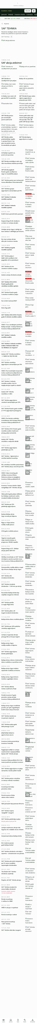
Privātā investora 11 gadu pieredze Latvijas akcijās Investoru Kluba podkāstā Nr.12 (10, 697)
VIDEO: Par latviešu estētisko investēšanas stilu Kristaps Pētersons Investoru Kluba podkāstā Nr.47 (12, 420)
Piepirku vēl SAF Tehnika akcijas (11, 880)
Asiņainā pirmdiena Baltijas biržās (11, 836)
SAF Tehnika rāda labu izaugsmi (11, 930)
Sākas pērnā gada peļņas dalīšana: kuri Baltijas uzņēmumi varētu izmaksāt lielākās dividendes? (11, 496)
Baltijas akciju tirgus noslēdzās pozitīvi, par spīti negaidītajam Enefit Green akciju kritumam (10, 707)
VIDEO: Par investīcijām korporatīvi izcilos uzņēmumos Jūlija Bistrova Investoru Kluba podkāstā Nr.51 (12, 373)
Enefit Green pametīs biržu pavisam (12, 214)
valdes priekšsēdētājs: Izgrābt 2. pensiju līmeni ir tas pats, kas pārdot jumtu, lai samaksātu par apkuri (8, 141)
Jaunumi (4, 14)
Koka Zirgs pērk (6, 308)
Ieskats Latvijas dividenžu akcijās (11, 275)
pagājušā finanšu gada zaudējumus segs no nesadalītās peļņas (9, 172)
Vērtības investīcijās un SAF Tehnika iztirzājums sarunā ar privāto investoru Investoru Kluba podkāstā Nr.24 (12, 559)
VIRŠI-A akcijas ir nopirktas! (9, 907)
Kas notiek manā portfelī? (9, 301)
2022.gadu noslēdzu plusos (9, 531)
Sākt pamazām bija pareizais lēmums (12, 803)
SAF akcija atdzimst (11, 62)
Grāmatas (30, 14)
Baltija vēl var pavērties (26, 78)
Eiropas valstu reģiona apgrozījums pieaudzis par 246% (27, 98)
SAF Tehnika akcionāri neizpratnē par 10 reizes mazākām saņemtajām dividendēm (11, 863)
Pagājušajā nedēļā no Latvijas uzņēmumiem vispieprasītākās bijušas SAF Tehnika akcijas (10, 752)
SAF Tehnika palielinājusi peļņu (10, 819)
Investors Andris (20, 14)
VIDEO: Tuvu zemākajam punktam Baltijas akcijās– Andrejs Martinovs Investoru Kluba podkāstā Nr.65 (11, 327)
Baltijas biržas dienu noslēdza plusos (12, 619)
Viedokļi (10, 14)
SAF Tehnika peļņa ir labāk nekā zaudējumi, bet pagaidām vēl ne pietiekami (9, 258)
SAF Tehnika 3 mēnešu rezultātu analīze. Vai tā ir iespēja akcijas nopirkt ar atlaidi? (11, 383)
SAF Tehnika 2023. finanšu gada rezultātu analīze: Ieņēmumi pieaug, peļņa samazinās (11, 431)
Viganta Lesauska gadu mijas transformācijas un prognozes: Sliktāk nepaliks (9, 540)
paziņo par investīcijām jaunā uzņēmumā (7, 117)
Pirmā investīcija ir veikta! (9, 914)
